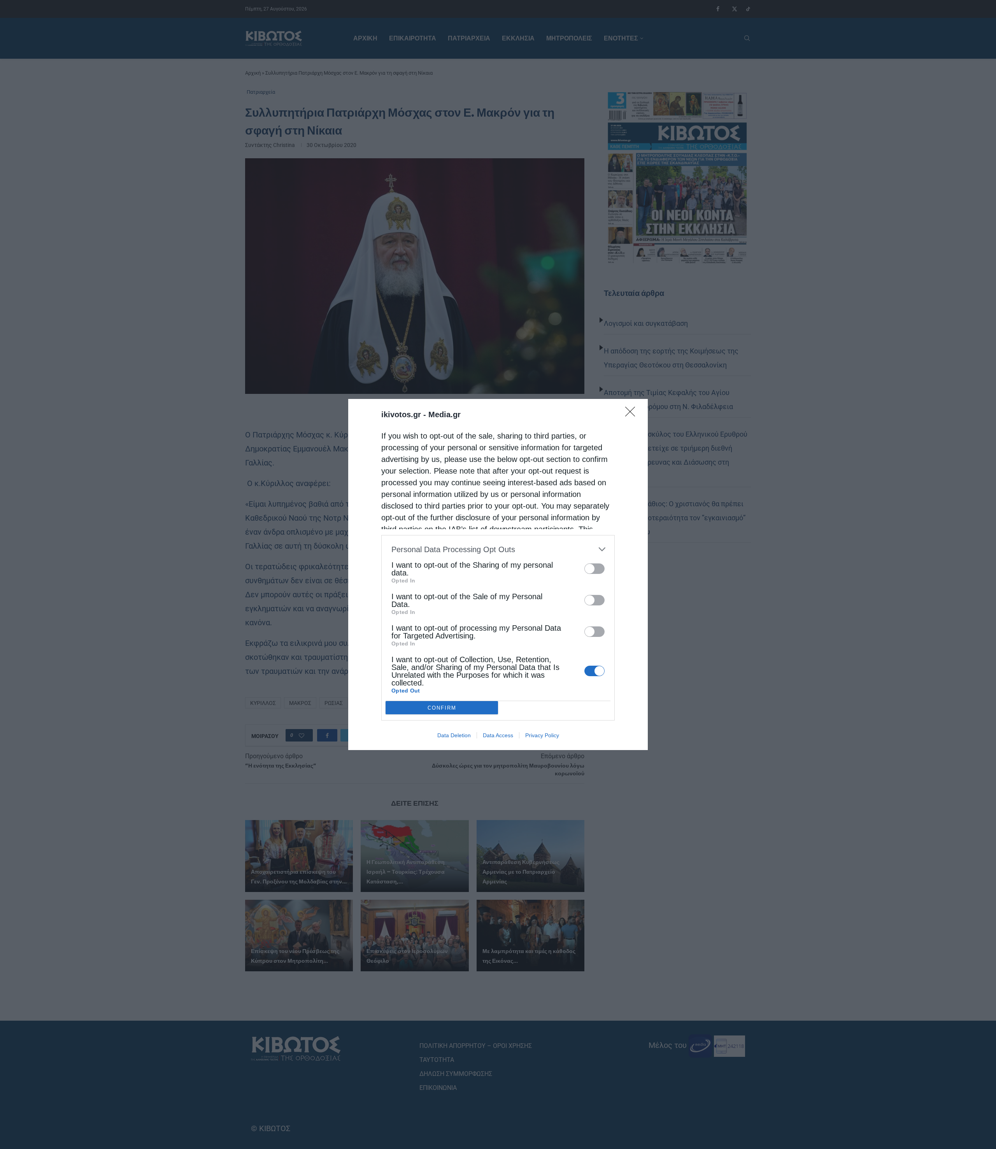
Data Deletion (454, 735)
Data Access (498, 735)
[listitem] (498, 549)
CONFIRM (442, 708)
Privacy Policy (542, 735)
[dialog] (498, 574)
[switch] (594, 568)
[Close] (632, 414)
